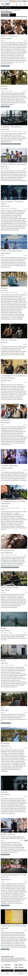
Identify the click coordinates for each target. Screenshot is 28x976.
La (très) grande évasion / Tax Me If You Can (13, 876)
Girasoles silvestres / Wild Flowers (14, 164)
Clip (25, 362)
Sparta (3, 661)
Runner (3, 628)
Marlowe (4, 86)
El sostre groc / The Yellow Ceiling (13, 926)
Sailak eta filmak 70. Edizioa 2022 (10, 10)
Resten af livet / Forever (10, 588)
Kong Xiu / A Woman (8, 340)
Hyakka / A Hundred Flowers (11, 251)
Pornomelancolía (7, 550)
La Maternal (5, 420)
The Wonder (5, 743)
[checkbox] (2, 965)
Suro (2, 708)
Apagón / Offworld (8, 834)
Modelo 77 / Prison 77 (9, 36)
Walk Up (4, 792)
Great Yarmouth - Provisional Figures (12, 202)
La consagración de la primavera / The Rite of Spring (14, 377)
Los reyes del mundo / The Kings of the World (13, 502)
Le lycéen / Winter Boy (9, 465)
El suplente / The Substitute (11, 127)
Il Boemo (4, 288)
